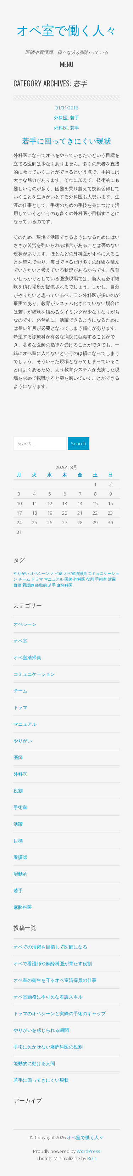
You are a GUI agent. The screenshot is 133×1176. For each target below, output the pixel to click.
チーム (24, 579)
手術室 (101, 579)
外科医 (61, 117)
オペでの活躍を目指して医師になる (50, 947)
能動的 (41, 585)
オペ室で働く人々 (66, 29)
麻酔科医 (64, 585)
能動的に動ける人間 (34, 1063)
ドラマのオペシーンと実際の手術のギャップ (59, 1013)
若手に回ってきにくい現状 (66, 140)
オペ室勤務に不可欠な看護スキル (48, 997)
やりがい (21, 573)
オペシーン (40, 573)
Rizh (91, 1158)
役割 (90, 579)
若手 (74, 117)
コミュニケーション (34, 674)
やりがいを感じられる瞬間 (41, 1030)
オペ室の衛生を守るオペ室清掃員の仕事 (54, 980)
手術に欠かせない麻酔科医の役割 (48, 1047)
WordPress (88, 1151)
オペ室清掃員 (75, 573)
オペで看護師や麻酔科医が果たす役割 (52, 963)
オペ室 (56, 573)
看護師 (28, 585)
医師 (68, 579)
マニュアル (53, 579)
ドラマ (37, 579)
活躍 (112, 579)
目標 (17, 585)
